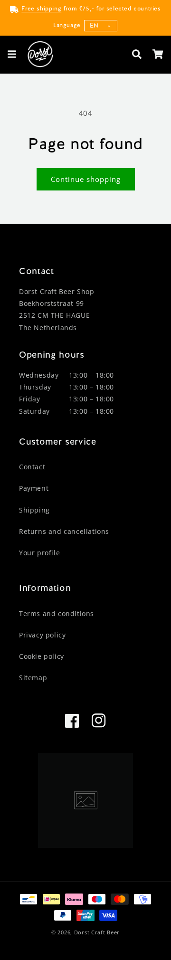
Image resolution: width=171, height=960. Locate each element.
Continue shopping (86, 179)
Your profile (39, 552)
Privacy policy (42, 634)
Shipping (34, 509)
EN (94, 25)
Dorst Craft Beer (97, 932)
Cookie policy (41, 656)
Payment (33, 488)
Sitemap (33, 677)
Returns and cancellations (64, 531)
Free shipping (41, 8)
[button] (11, 54)
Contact (32, 466)
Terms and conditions (56, 613)
